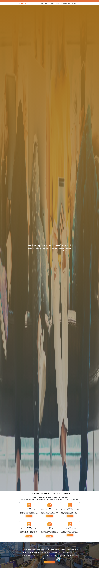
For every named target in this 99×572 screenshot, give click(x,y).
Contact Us (74, 3)
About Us (47, 3)
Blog (69, 3)
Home (41, 3)
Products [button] (52, 3)
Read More (29, 516)
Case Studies (64, 3)
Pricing (57, 3)
